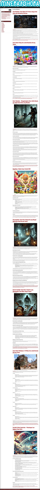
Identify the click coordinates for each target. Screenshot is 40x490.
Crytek (24, 165)
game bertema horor (29, 346)
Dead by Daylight (20, 346)
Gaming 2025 (16, 39)
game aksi (20, 423)
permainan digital (31, 424)
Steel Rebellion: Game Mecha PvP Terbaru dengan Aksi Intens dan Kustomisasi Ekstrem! (25, 12)
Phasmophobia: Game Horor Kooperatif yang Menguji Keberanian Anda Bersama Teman (24, 220)
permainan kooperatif (20, 348)
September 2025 (3, 27)
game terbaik (16, 98)
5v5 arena (20, 39)
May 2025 (2, 29)
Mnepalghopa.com (14, 29)
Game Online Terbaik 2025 (31, 486)
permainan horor (16, 348)
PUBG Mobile (28, 98)
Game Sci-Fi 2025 (35, 486)
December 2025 (3, 25)
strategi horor (26, 348)
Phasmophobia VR (18, 287)
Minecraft (22, 98)
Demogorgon (23, 346)
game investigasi (33, 285)
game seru (14, 98)
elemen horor (29, 165)
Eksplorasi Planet (20, 486)
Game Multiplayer (34, 39)
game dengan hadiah (26, 423)
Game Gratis (32, 423)
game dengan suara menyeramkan (26, 285)
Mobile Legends (25, 98)
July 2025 (2, 28)
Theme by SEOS (18, 489)
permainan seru (23, 348)
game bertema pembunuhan (34, 346)
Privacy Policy (3, 7)
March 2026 (3, 23)
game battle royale (22, 423)
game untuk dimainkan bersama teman (23, 424)
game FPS (31, 165)
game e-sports (29, 423)
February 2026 (3, 24)
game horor (34, 165)
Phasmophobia (15, 287)
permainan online (34, 424)
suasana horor (23, 287)
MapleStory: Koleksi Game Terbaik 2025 (21, 169)
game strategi (18, 424)
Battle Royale (20, 165)
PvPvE (21, 166)
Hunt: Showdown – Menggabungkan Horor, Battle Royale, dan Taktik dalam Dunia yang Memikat (25, 101)
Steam (20, 287)
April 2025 (3, 30)
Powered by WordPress (15, 489)
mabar (21, 98)
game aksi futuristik (25, 39)
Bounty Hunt (23, 165)
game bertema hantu (21, 285)
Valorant (31, 98)
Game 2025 (22, 39)
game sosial (16, 424)
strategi (23, 166)
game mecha (31, 39)
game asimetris (26, 346)
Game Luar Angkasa (24, 486)
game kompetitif (28, 39)
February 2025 (3, 31)
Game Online (37, 39)
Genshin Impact (18, 98)
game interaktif (35, 423)
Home (1, 7)
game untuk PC (28, 424)
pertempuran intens (14, 166)
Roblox (29, 98)
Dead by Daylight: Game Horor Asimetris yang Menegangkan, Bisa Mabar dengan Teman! (23, 290)
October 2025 (3, 26)
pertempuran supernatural (18, 166)
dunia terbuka (26, 165)
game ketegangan (36, 285)
